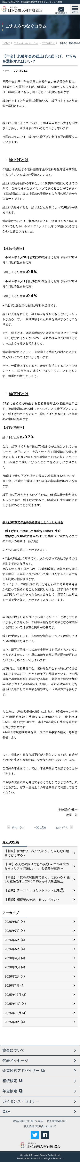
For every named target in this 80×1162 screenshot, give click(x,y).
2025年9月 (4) (15, 1022)
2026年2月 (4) (15, 976)
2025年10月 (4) (15, 1013)
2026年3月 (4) (15, 967)
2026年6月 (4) (15, 940)
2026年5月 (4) (15, 949)
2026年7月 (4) (15, 931)
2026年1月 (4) (14, 985)
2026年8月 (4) (15, 922)
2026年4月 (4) (15, 958)
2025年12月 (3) (15, 995)
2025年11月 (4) (15, 1004)
